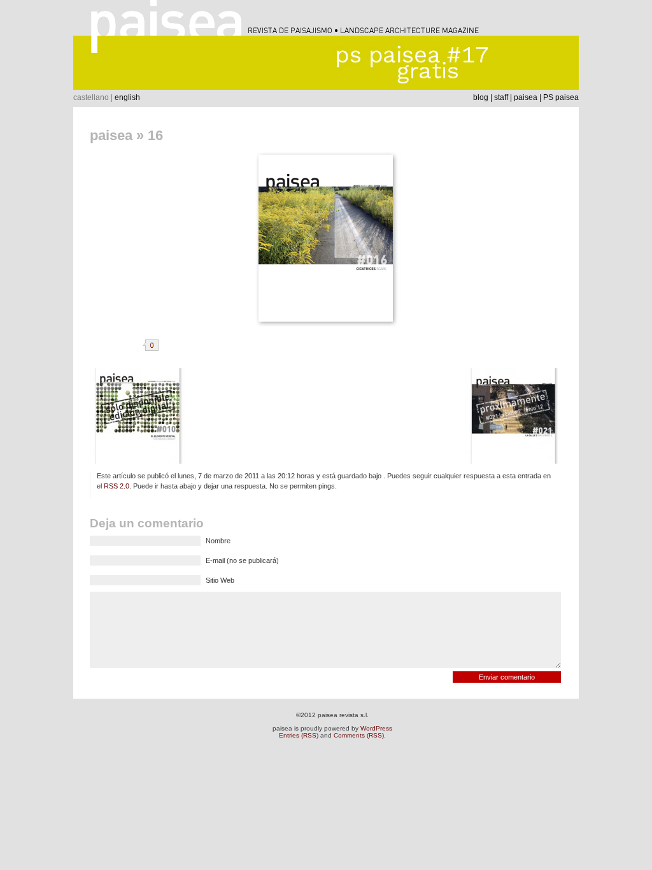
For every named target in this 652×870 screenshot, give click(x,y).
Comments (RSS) (359, 735)
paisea (525, 97)
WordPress (376, 728)
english (127, 97)
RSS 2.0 (116, 486)
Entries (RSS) (298, 735)
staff (501, 97)
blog (480, 97)
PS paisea (561, 97)
